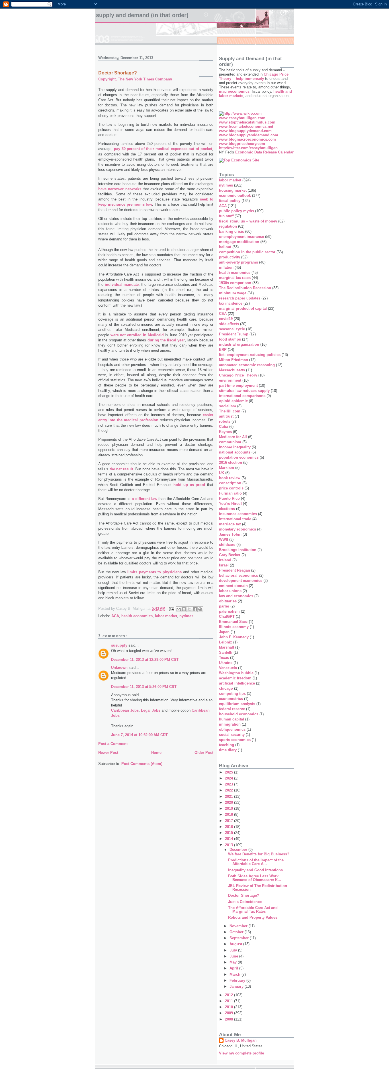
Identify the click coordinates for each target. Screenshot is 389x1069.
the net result (121, 469)
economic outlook (235, 195)
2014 (229, 839)
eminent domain (233, 586)
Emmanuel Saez (233, 621)
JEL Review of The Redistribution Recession (257, 888)
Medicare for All (233, 437)
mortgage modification (239, 242)
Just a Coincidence (245, 902)
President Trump (233, 334)
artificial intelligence (237, 683)
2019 (229, 808)
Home (156, 752)
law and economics (236, 596)
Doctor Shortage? (243, 895)
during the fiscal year (166, 340)
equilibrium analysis (237, 704)
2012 (229, 995)
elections (227, 509)
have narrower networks (119, 189)
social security (232, 734)
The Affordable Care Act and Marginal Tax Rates (253, 910)
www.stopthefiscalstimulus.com (247, 122)
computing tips (232, 693)
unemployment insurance (241, 236)
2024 (229, 778)
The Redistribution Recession (245, 288)
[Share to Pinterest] (200, 609)
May (234, 962)
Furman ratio (230, 493)
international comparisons (242, 396)
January (237, 986)
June (234, 956)
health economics (137, 616)
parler (224, 606)
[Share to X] (189, 609)
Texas (224, 657)
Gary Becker (229, 555)
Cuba (223, 426)
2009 (229, 1013)
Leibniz (225, 642)
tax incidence (230, 303)
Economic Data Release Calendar (264, 152)
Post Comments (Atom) (141, 764)
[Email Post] (171, 609)
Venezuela (228, 668)
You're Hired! (230, 503)
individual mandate (122, 284)
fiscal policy (229, 201)
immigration (230, 724)
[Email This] (178, 609)
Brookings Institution (237, 550)
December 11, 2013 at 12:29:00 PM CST (145, 659)
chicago (226, 688)
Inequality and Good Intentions (255, 870)
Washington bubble (236, 673)
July (234, 950)
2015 (229, 833)
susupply (119, 645)
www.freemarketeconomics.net (246, 126)
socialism (227, 406)
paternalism (229, 611)
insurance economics (238, 514)
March (235, 974)
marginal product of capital (243, 308)
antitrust (226, 416)
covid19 (226, 319)
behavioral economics (238, 575)
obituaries (228, 601)
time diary (228, 750)
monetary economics (237, 529)
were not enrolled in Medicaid (137, 335)
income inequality (235, 447)
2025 (229, 772)
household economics (238, 714)
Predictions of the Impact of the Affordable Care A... (256, 862)
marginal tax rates (235, 278)
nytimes (186, 616)
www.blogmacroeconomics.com (247, 139)
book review (229, 478)
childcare (227, 544)
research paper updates (239, 298)
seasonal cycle (232, 329)
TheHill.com (229, 411)
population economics (239, 457)
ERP (223, 349)
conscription (230, 483)
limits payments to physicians (154, 572)
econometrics (231, 699)
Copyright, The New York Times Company (135, 79)
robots (224, 421)
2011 (229, 1001)
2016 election (230, 462)
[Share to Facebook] (195, 609)
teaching (226, 745)
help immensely (250, 78)
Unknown (119, 667)
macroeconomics (234, 91)
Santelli (225, 652)
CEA (223, 313)
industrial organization (239, 344)
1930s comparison (235, 283)
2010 (229, 1007)
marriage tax (230, 524)
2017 (229, 821)
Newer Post (108, 752)
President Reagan (234, 570)
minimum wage (232, 293)
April (234, 968)
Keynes (225, 432)
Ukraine (225, 663)
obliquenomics (232, 729)
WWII (223, 539)
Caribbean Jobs (125, 710)
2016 (229, 827)
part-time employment (238, 385)
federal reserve (232, 709)
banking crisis (231, 231)
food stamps (230, 339)
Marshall (226, 647)
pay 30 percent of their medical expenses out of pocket (163, 149)
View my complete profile (241, 1053)
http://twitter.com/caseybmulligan (248, 148)
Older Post (204, 752)
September (240, 938)
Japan (224, 632)
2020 (229, 802)
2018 (229, 814)
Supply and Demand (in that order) (142, 15)
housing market (233, 190)
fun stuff (226, 216)
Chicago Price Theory (238, 375)
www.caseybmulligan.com (242, 118)
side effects (229, 324)
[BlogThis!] (184, 609)
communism (230, 442)
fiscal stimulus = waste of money (248, 221)
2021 (229, 796)
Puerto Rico (229, 498)
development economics (240, 580)
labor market (166, 616)
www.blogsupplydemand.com (245, 131)
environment (230, 380)
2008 (229, 1019)
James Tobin (230, 534)
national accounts (234, 452)
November (239, 926)
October (237, 932)
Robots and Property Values (252, 917)
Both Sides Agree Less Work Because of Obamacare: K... (254, 878)
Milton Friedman (233, 360)
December (239, 849)
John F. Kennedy (234, 637)
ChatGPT (227, 616)
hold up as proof (189, 485)
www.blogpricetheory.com (242, 143)
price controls (231, 488)
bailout (225, 247)
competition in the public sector (247, 252)
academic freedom (235, 678)
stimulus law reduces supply (244, 390)
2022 (229, 790)
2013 (229, 845)
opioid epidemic (233, 401)
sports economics (235, 740)
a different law (144, 499)
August (236, 944)
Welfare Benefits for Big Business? (258, 854)
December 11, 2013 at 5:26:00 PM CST (144, 687)
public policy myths (236, 211)
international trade (235, 519)
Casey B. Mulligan (241, 1040)
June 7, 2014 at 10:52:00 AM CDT (139, 735)
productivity (229, 257)
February (238, 980)
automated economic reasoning (247, 365)
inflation (226, 267)
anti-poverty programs (238, 262)
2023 (229, 784)
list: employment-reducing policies (250, 355)
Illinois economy (234, 627)
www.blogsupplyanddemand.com (248, 135)
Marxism (226, 467)
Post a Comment (113, 744)
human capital (231, 719)
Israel (224, 565)
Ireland (225, 560)
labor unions (230, 591)
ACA (115, 616)
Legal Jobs (150, 710)
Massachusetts (232, 370)
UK (221, 473)
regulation (228, 226)
